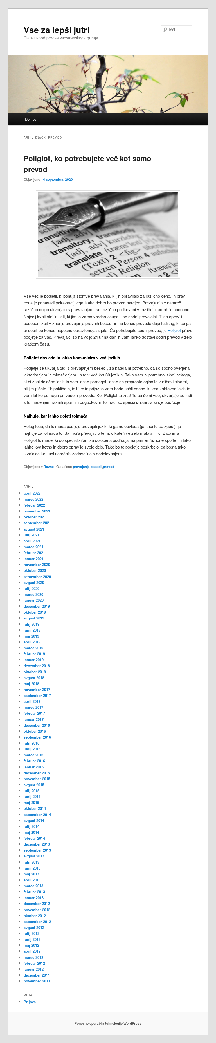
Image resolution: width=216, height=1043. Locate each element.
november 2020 (37, 564)
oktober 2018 (35, 671)
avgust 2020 (34, 582)
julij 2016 (31, 743)
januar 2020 (34, 600)
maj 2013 (31, 874)
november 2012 (37, 909)
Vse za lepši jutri (56, 29)
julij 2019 (31, 624)
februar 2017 (34, 713)
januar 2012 (34, 969)
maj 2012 (31, 945)
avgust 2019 (34, 618)
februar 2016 (34, 760)
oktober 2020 (35, 570)
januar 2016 (34, 767)
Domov (31, 119)
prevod (108, 466)
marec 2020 (33, 594)
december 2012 (37, 903)
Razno (49, 466)
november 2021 (37, 511)
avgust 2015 (34, 784)
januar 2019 (34, 659)
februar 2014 (34, 838)
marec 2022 (33, 499)
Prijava (30, 1001)
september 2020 (37, 576)
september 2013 (37, 850)
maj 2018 (31, 683)
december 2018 (37, 665)
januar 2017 (34, 719)
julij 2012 (31, 933)
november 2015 (37, 778)
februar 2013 (34, 891)
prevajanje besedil (87, 466)
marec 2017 (33, 707)
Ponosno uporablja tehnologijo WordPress (108, 1023)
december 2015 (37, 772)
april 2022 (32, 493)
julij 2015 (31, 790)
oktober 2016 (35, 731)
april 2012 (32, 951)
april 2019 (32, 642)
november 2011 (37, 981)
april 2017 (32, 701)
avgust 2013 (34, 856)
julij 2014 (31, 826)
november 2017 (37, 689)
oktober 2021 (35, 517)
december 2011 (37, 975)
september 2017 (37, 695)
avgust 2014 (34, 820)
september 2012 (37, 921)
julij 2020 (31, 588)
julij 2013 (31, 862)
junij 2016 (32, 749)
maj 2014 (31, 832)
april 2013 (32, 879)
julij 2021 (31, 535)
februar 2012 (34, 963)
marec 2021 (33, 546)
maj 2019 (31, 636)
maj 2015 (31, 802)
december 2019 (37, 606)
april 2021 (32, 540)
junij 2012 (32, 939)
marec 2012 (33, 957)
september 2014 (37, 814)
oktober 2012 (35, 915)
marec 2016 (33, 754)
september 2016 (37, 737)
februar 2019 (34, 653)
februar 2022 (34, 505)
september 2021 (37, 522)
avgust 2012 (34, 927)
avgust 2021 (34, 529)
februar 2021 (34, 552)
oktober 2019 (35, 612)
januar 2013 (34, 897)
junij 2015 (32, 796)
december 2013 (37, 844)
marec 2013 (33, 885)
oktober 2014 (35, 808)
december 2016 (37, 725)
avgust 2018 (34, 677)
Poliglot (174, 330)
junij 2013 (32, 868)
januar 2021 (34, 558)
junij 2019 (32, 630)
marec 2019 (33, 647)
